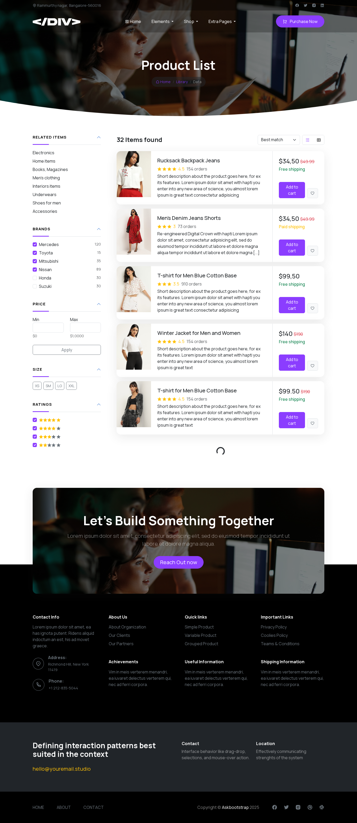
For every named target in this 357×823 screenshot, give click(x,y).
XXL (71, 385)
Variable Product (200, 635)
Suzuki (45, 286)
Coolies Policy (274, 635)
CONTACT (93, 807)
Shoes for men (47, 203)
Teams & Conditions (280, 644)
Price (39, 304)
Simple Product (199, 627)
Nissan (45, 269)
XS (37, 385)
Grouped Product (201, 644)
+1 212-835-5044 (63, 687)
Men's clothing (46, 178)
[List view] (307, 140)
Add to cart (292, 190)
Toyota (46, 253)
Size (37, 369)
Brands (41, 229)
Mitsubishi (48, 261)
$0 (35, 335)
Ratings (42, 404)
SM (48, 385)
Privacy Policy (274, 627)
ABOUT (64, 807)
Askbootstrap (235, 807)
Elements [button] (161, 21)
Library (182, 81)
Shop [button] (189, 21)
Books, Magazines (50, 169)
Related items (50, 137)
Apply (66, 350)
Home (135, 21)
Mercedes (49, 244)
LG (59, 385)
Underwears (44, 194)
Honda (45, 278)
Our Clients (119, 635)
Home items (44, 161)
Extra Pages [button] (221, 21)
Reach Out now (178, 562)
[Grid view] (319, 140)
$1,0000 (77, 335)
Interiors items (46, 186)
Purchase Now (303, 21)
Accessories (45, 211)
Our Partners (121, 644)
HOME (38, 807)
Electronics (43, 153)
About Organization (127, 627)
